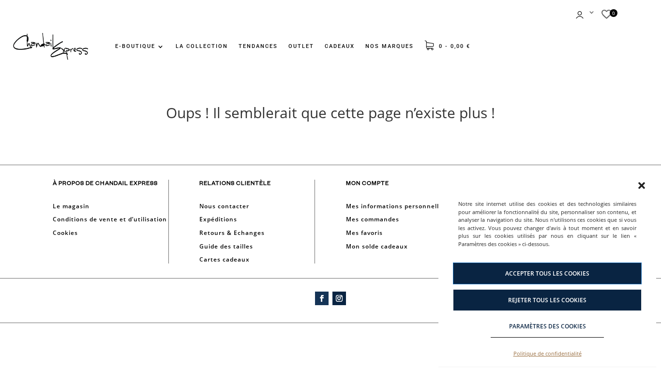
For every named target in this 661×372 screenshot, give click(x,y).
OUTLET (301, 46)
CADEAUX (340, 46)
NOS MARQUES (389, 46)
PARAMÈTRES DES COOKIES (547, 326)
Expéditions (218, 219)
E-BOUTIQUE (135, 46)
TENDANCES (258, 46)
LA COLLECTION (202, 46)
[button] (641, 185)
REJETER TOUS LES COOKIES (547, 300)
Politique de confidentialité (547, 353)
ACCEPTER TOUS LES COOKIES (547, 273)
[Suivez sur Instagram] (339, 298)
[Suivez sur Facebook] (322, 298)
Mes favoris (364, 233)
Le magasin (71, 206)
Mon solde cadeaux (377, 246)
